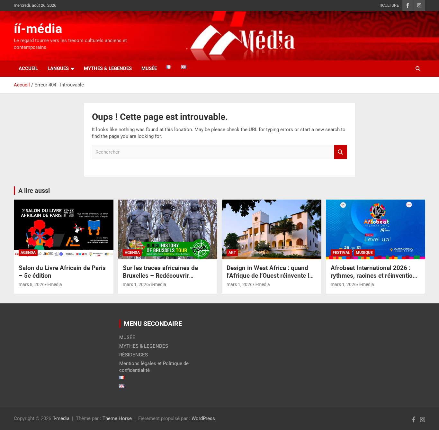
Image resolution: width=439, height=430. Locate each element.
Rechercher (340, 152)
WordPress (203, 418)
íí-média (38, 28)
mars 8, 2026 (32, 284)
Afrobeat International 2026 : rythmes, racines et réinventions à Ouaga (375, 275)
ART (232, 252)
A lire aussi (34, 190)
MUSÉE (127, 337)
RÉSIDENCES (133, 355)
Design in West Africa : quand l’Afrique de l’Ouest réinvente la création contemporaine (269, 275)
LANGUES (58, 68)
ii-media (54, 284)
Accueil (28, 68)
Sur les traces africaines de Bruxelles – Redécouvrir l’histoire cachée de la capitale (164, 275)
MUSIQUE (364, 252)
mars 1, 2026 (136, 284)
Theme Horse (117, 418)
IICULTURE (389, 5)
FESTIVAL (341, 252)
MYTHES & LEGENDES (108, 68)
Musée (149, 68)
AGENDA (28, 252)
